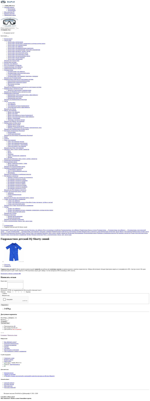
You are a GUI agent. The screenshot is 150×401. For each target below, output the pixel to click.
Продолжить (4, 305)
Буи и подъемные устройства (13, 65)
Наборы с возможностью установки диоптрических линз (24, 127)
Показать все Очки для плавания (14, 148)
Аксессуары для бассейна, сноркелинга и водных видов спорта (26, 43)
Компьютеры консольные (15, 96)
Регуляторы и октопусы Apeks (17, 179)
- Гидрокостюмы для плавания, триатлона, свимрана (36, 231)
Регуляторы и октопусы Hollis (16, 182)
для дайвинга (12, 104)
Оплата (6, 346)
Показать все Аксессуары (11, 60)
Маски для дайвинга (14, 112)
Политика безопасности (11, 343)
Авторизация (11, 10)
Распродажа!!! (8, 39)
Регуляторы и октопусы (11, 176)
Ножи (6, 137)
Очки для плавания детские (16, 141)
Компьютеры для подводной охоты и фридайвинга (23, 95)
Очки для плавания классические (17, 143)
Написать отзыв (12, 335)
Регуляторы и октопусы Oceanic (17, 185)
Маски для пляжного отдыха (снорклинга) (20, 115)
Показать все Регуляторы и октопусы (15, 190)
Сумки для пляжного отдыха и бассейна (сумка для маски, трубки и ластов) (30, 202)
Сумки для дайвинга (14, 200)
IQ (14, 326)
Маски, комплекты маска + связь (17, 163)
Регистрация (11, 9)
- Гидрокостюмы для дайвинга (115, 230)
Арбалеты (11, 193)
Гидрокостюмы (8, 70)
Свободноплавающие (14, 134)
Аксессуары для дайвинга (15, 46)
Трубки (6, 207)
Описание (7, 264)
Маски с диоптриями (14, 118)
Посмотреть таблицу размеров (11, 273)
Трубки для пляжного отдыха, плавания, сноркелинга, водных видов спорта (30, 210)
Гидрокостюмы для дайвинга (16, 71)
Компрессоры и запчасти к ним (13, 88)
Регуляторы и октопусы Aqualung (18, 180)
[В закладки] (1, 332)
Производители (8, 373)
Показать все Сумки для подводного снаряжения (18, 205)
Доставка (7, 348)
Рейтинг (3, 292)
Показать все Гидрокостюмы (12, 77)
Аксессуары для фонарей (15, 59)
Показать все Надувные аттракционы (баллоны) (18, 135)
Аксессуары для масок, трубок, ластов (19, 51)
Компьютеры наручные (15, 98)
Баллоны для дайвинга (11, 63)
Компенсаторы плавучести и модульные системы (18, 79)
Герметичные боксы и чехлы (12, 68)
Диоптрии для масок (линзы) (16, 120)
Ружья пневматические (14, 194)
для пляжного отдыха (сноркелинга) (18, 106)
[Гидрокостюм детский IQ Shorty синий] (14, 261)
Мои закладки (8, 386)
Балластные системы (10, 62)
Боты (9, 151)
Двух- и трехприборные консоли (17, 171)
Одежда (6, 138)
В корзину (4, 321)
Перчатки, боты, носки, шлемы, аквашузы (16, 149)
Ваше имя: (4, 281)
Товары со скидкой (9, 374)
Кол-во (3, 319)
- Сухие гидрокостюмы (12, 231)
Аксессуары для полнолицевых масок (19, 56)
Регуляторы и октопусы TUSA (17, 188)
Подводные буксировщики (12, 160)
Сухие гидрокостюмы (14, 74)
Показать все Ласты (10, 109)
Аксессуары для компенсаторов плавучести (20, 48)
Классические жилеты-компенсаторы (19, 81)
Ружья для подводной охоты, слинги (15, 191)
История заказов (9, 384)
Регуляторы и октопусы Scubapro (17, 186)
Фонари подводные (10, 215)
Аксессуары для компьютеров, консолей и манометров (24, 49)
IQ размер (4, 317)
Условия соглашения (10, 345)
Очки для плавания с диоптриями (18, 144)
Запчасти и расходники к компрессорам (19, 90)
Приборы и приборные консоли (13, 168)
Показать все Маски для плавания (14, 121)
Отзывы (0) (7, 266)
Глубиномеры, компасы (15, 169)
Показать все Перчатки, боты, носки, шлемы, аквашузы (20, 158)
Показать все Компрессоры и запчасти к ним (17, 91)
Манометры (11, 172)
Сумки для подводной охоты (16, 204)
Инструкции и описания (11, 349)
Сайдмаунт (11, 85)
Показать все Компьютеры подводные (15, 99)
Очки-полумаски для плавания (17, 146)
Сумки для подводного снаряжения (14, 199)
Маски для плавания (10, 110)
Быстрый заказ (5, 323)
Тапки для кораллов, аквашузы (17, 155)
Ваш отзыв (4, 288)
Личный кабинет (9, 383)
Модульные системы (14, 84)
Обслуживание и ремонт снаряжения (15, 351)
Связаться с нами (9, 358)
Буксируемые (12, 132)
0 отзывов (4, 335)
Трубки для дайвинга (14, 208)
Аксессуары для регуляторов (16, 57)
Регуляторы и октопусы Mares (16, 183)
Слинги (10, 196)
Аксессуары (7, 40)
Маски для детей (13, 113)
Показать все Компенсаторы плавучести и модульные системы (22, 87)
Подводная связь (13, 165)
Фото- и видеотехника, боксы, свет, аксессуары (18, 221)
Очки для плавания (10, 140)
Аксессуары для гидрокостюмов (17, 45)
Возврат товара (8, 359)
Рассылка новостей (10, 387)
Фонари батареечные (14, 218)
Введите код (5, 295)
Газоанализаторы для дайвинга (13, 67)
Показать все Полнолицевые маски (14, 166)
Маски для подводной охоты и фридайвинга (21, 116)
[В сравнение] (3, 332)
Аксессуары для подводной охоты (18, 53)
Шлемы (10, 157)
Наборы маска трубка (14, 124)
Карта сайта (7, 361)
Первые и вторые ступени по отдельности (20, 177)
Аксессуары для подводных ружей (18, 54)
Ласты (6, 101)
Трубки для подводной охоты (16, 211)
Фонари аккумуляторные (15, 216)
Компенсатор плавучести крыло (17, 82)
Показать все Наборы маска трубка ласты (16, 129)
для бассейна (11, 102)
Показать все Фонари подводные (14, 219)
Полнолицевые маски (10, 162)
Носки (9, 152)
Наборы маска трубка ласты (12, 123)
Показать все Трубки (10, 213)
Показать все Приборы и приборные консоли (17, 174)
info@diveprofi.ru (15, 364)
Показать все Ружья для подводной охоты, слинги (19, 197)
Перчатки (10, 154)
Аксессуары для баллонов (15, 42)
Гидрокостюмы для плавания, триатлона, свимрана (23, 76)
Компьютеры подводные (11, 93)
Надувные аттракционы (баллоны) (14, 130)
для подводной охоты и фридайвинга (19, 107)
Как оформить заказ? (10, 342)
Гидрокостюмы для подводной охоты (19, 73)
